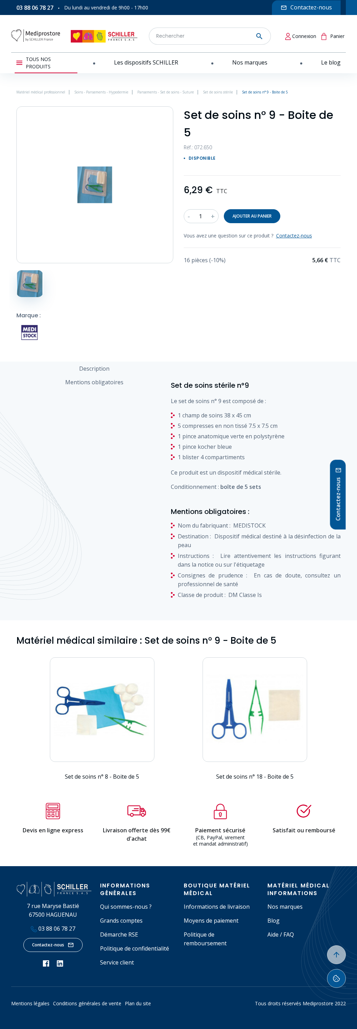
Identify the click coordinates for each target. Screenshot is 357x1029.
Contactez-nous (48, 945)
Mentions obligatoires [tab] (94, 382)
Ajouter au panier (252, 216)
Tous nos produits (38, 63)
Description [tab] (94, 368)
